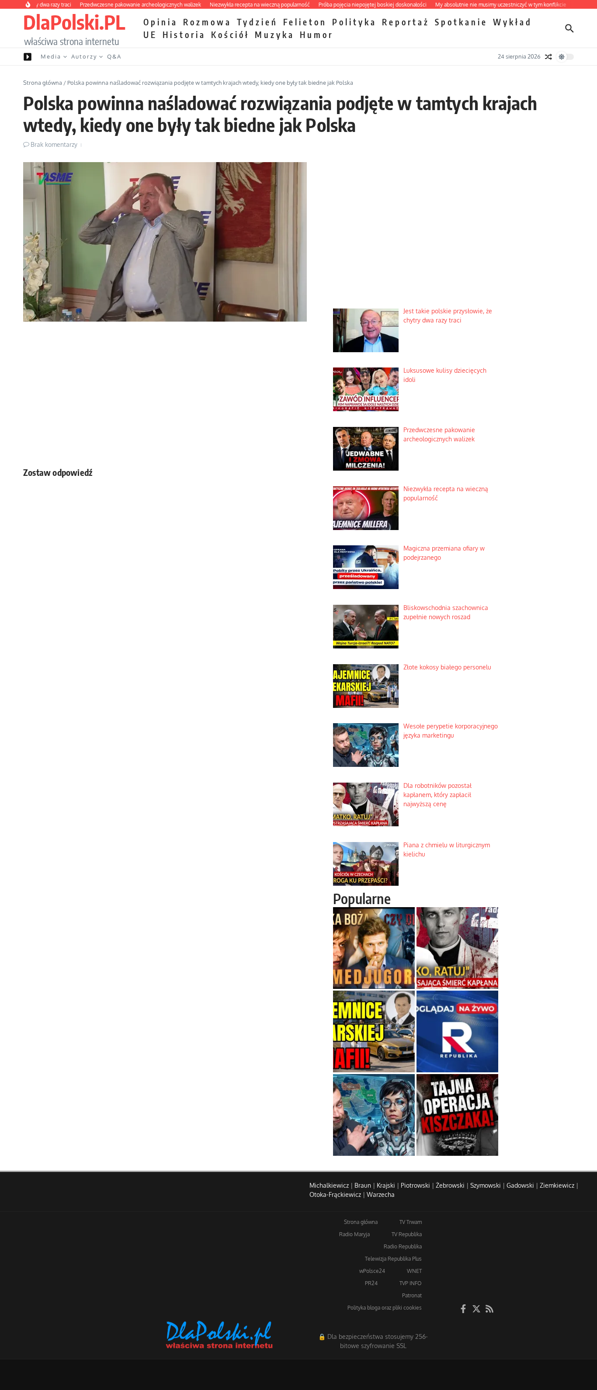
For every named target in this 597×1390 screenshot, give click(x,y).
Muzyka (275, 34)
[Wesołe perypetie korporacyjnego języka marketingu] (374, 1115)
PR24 (371, 1283)
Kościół (230, 34)
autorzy (84, 56)
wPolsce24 (372, 1271)
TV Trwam (410, 1222)
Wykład (512, 22)
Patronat (412, 1295)
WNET (414, 1271)
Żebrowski (450, 1185)
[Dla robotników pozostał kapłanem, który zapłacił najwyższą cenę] (457, 948)
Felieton (305, 22)
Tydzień (257, 22)
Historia (184, 34)
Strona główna (42, 82)
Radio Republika (403, 1246)
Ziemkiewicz (557, 1185)
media (51, 56)
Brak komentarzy (54, 144)
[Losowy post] (548, 56)
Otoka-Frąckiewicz (335, 1194)
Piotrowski (415, 1185)
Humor (316, 34)
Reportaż (406, 22)
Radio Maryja (354, 1234)
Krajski (386, 1185)
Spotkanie (461, 22)
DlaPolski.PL (74, 22)
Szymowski (485, 1185)
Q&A (114, 56)
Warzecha (381, 1194)
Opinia (160, 22)
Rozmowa (207, 22)
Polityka (354, 22)
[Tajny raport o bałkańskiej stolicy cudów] (374, 948)
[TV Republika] (457, 1031)
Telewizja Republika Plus (393, 1258)
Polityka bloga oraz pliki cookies (384, 1307)
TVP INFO (410, 1283)
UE (150, 34)
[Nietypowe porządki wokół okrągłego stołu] (457, 1115)
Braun (362, 1185)
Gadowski (520, 1185)
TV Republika (407, 1234)
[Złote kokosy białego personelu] (374, 1031)
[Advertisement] (165, 392)
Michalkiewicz (329, 1185)
